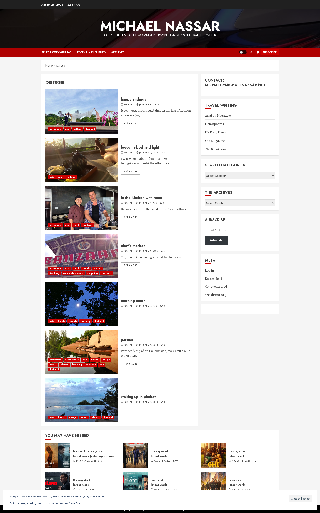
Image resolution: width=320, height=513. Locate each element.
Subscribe (269, 52)
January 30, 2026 (86, 461)
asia (67, 129)
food (76, 225)
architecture (72, 359)
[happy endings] (81, 111)
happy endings (133, 99)
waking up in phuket (138, 396)
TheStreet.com (215, 149)
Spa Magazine (215, 141)
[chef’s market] (81, 256)
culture (78, 129)
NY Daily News (215, 132)
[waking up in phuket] (81, 400)
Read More (130, 123)
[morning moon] (81, 304)
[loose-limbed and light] (81, 160)
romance (91, 364)
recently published (91, 52)
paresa (127, 339)
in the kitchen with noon (141, 197)
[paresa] (81, 352)
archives (117, 52)
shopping (92, 273)
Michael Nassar (160, 26)
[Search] (251, 52)
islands (98, 268)
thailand (90, 129)
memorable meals (73, 273)
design (106, 359)
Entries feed (213, 279)
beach (95, 359)
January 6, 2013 (148, 251)
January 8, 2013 (148, 152)
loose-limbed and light (140, 147)
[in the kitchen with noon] (81, 208)
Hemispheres (214, 124)
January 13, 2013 (149, 104)
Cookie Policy (75, 503)
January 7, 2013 (148, 203)
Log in (209, 270)
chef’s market (133, 245)
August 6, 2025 (241, 461)
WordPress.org (215, 295)
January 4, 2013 (148, 345)
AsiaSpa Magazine (218, 116)
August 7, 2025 (163, 461)
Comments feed (216, 287)
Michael (129, 104)
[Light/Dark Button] (243, 52)
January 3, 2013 (148, 402)
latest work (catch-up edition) (94, 456)
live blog (54, 273)
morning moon (133, 300)
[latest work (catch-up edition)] (57, 455)
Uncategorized (94, 451)
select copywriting (56, 52)
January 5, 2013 (148, 306)
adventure (55, 129)
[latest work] (135, 455)
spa (60, 177)
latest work (79, 451)
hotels (86, 268)
